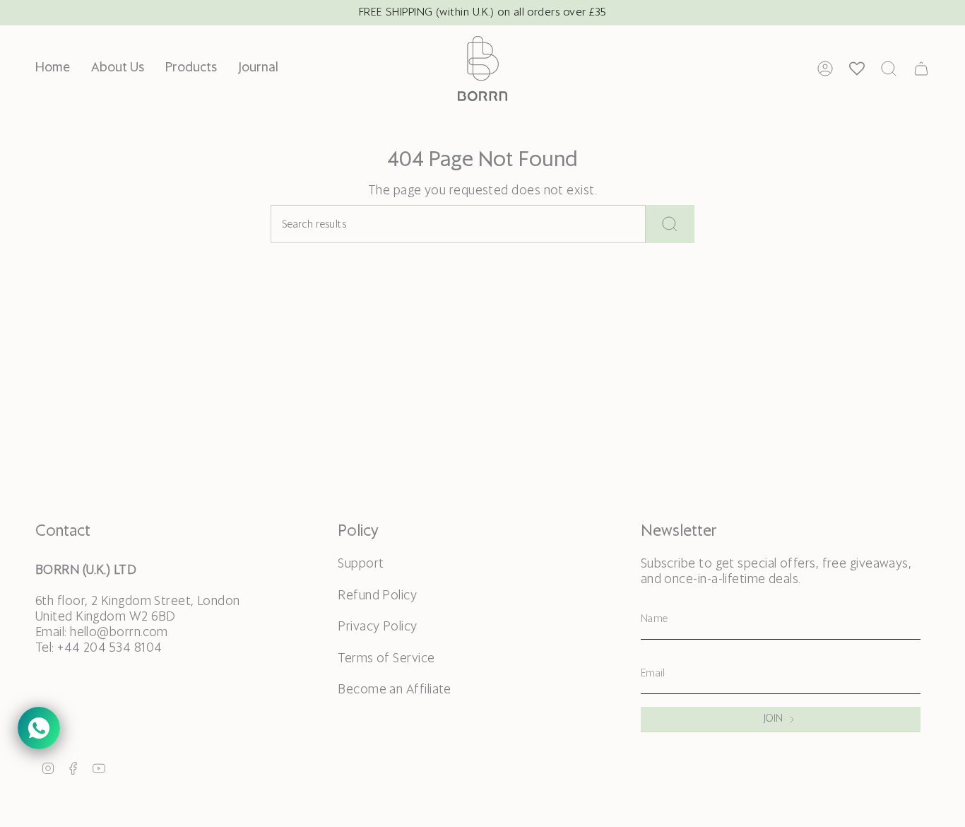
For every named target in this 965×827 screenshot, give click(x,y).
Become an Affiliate (394, 690)
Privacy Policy (377, 627)
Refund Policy (377, 596)
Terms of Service (386, 658)
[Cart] (921, 69)
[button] (191, 68)
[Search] (670, 224)
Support (361, 564)
